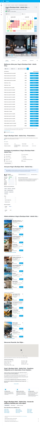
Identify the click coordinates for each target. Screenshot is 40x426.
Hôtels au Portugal (6, 411)
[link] (10, 252)
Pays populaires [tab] (7, 405)
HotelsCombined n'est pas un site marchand (11, 418)
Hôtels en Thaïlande (30, 412)
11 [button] (32, 23)
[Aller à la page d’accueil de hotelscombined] (6, 1)
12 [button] (16, 23)
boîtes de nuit (9, 188)
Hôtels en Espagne (6, 412)
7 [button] (7, 23)
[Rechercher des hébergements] (1, 5)
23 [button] (11, 26)
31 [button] (30, 28)
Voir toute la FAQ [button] (16, 383)
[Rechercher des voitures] (1, 7)
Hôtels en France (6, 410)
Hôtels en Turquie (29, 409)
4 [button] (32, 21)
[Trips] (1, 12)
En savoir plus (35, 128)
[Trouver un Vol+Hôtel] (1, 8)
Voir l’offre (21, 226)
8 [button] (9, 23)
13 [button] (18, 23)
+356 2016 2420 (8, 10)
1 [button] (9, 21)
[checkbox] (8, 207)
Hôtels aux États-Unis (19, 410)
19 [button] (21, 26)
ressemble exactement (10, 190)
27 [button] (18, 26)
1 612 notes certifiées (13, 11)
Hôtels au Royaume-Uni (19, 411)
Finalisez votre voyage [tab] (20, 405)
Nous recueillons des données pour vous (10, 419)
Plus (4, 139)
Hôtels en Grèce (29, 411)
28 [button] (7, 28)
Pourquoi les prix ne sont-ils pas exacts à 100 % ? (11, 421)
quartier (5, 190)
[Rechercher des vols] (1, 3)
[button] (1, 1)
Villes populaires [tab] (13, 405)
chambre (5, 188)
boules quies (13, 188)
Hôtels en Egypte (29, 410)
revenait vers (6, 193)
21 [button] (7, 26)
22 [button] (9, 26)
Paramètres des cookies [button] (7, 130)
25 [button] (32, 26)
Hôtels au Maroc (6, 409)
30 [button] (11, 28)
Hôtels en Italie (18, 412)
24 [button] (30, 26)
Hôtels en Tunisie (18, 409)
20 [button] (23, 26)
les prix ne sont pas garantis (24, 416)
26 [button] (16, 26)
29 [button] (9, 28)
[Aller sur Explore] (1, 10)
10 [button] (30, 23)
